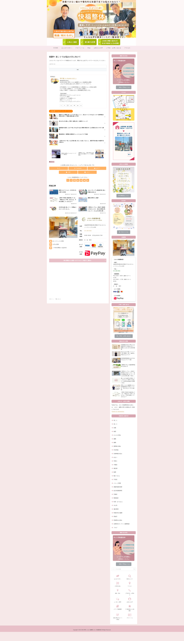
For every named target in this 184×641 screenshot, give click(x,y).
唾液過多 (116, 498)
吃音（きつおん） (118, 501)
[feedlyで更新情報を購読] (77, 105)
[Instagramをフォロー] (67, 105)
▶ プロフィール (123, 232)
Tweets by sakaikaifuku (118, 411)
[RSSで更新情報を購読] (81, 105)
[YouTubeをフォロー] (71, 105)
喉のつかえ (117, 476)
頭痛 (115, 427)
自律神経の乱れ (118, 453)
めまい (115, 457)
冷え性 (115, 505)
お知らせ (52, 161)
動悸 (115, 472)
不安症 (115, 479)
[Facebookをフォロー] (64, 105)
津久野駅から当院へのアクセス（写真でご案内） (78, 260)
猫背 (115, 431)
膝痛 (115, 442)
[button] (87, 172)
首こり (115, 420)
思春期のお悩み (118, 520)
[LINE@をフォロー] (74, 105)
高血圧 (115, 516)
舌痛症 (115, 494)
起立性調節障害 (118, 490)
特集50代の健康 (118, 513)
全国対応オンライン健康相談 (122, 524)
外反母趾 (116, 450)
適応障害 (116, 509)
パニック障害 (117, 483)
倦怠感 (115, 468)
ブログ (115, 527)
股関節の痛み (117, 446)
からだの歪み (117, 435)
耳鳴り (115, 461)
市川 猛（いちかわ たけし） (68, 78)
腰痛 (115, 439)
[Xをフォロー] (61, 105)
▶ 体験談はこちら (123, 195)
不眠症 (115, 464)
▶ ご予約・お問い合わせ (123, 336)
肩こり (115, 424)
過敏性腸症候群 (118, 487)
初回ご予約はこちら (123, 87)
